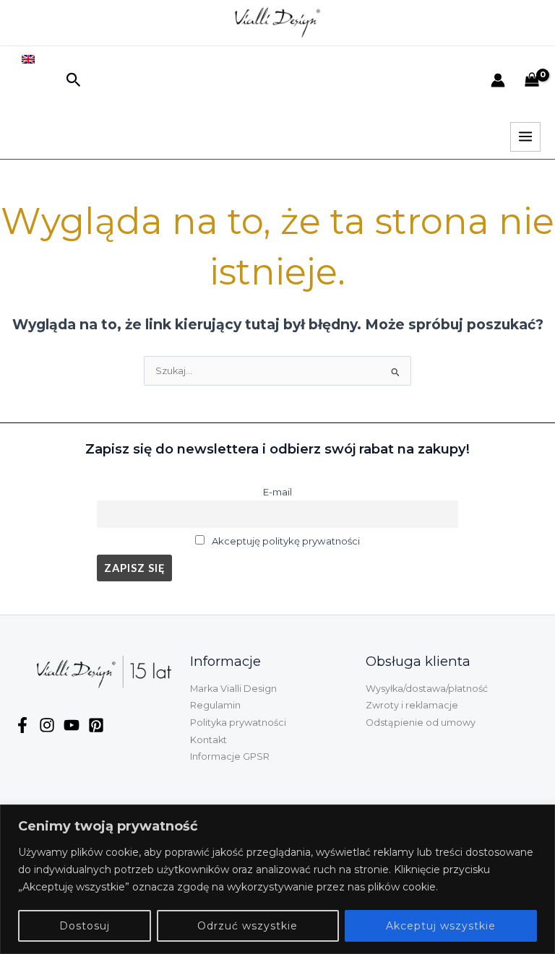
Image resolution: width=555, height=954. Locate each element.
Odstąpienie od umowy (421, 722)
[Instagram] (47, 725)
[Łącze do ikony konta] (498, 80)
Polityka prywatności (238, 722)
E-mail (277, 492)
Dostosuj (84, 925)
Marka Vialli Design (233, 688)
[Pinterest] (96, 725)
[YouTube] (71, 725)
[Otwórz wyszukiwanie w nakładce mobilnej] (34, 107)
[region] (277, 879)
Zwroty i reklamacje (412, 705)
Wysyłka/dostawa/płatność (427, 688)
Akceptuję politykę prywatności (286, 541)
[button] (74, 80)
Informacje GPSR (230, 756)
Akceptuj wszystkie (441, 925)
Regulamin (215, 705)
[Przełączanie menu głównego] (525, 137)
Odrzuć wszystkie (247, 925)
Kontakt (208, 739)
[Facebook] (22, 725)
